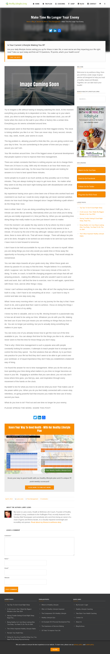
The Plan (48, 4)
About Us (79, 622)
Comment (8, 535)
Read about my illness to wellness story (46, 522)
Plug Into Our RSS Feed (87, 195)
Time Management (54, 21)
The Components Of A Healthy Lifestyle (54, 613)
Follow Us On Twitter (86, 186)
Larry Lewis (20, 499)
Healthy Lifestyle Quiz (48, 617)
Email (7, 568)
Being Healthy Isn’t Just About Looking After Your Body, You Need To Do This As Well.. (92, 227)
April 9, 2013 (9, 499)
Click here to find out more (39, 487)
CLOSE (55, 649)
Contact (92, 4)
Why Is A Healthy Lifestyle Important (53, 609)
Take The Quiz (15, 57)
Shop (72, 4)
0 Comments (44, 499)
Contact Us (79, 617)
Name (7, 559)
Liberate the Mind (41, 21)
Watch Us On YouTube (87, 170)
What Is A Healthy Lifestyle (50, 605)
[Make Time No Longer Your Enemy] (39, 105)
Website (7, 577)
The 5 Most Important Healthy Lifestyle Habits (21, 628)
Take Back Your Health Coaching (86, 613)
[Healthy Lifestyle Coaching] (91, 156)
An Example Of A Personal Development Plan (56, 622)
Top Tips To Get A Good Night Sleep (91, 208)
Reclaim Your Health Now (15, 633)
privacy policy (78, 644)
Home (37, 4)
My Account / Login (82, 605)
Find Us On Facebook (86, 178)
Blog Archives (80, 626)
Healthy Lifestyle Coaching (84, 609)
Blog (82, 4)
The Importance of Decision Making (53, 626)
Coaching (61, 4)
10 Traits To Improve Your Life (51, 630)
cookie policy (90, 644)
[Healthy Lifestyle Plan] (39, 473)
